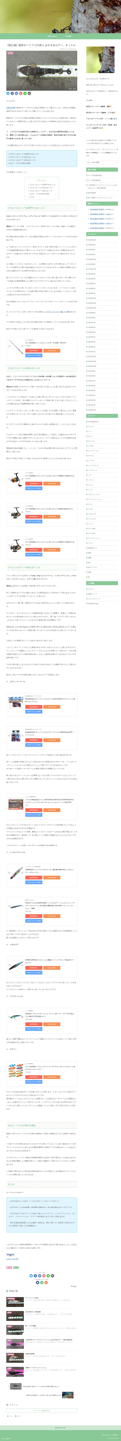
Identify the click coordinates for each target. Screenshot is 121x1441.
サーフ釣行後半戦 (94, 180)
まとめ (32, 197)
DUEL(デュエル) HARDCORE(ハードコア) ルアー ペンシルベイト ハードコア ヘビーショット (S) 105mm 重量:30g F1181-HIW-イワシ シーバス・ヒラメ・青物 (50, 905)
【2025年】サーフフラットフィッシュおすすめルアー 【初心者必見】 (102, 186)
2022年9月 (91, 313)
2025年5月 (91, 254)
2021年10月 (92, 366)
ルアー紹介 (92, 528)
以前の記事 (10, 108)
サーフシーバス (93, 451)
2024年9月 (91, 264)
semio (108, 214)
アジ (89, 431)
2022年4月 (91, 337)
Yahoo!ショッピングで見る (34, 355)
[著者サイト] (37, 1282)
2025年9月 (91, 245)
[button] (116, 162)
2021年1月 (91, 405)
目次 (39, 180)
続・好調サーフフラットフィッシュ (100, 198)
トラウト (91, 480)
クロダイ (91, 446)
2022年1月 (91, 351)
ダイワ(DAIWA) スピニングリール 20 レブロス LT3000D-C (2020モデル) (49, 476)
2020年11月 (92, 410)
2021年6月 (91, 385)
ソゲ (89, 475)
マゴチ (10, 1267)
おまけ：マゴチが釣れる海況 (39, 194)
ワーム (90, 543)
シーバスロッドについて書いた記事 (55, 312)
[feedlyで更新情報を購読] (41, 1282)
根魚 (89, 553)
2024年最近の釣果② (97, 209)
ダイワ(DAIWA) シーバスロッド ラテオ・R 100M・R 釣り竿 (45, 343)
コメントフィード (94, 599)
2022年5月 (91, 332)
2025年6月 (91, 249)
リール (90, 523)
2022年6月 (91, 327)
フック (90, 489)
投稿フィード (92, 594)
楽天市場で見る (34, 350)
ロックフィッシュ (94, 538)
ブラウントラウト (94, 494)
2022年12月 (92, 298)
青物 (89, 572)
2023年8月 (91, 274)
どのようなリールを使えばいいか (41, 187)
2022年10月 (92, 308)
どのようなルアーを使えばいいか (41, 191)
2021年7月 (91, 381)
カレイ (90, 436)
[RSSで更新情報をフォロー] (46, 1282)
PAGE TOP (61, 1428)
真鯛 (89, 557)
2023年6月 (91, 279)
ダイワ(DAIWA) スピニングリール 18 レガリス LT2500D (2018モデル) (49, 509)
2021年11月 (92, 361)
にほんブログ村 (12, 1259)
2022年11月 (92, 303)
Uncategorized (93, 421)
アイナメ (91, 426)
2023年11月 (92, 269)
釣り (89, 562)
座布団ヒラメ (92, 548)
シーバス (91, 460)
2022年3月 (91, 342)
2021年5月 (91, 390)
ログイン (91, 589)
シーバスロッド (93, 465)
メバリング (92, 519)
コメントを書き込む (41, 1410)
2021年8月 (91, 376)
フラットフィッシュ (95, 499)
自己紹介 (115, 1435)
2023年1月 (91, 293)
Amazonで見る (52, 350)
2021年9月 (91, 371)
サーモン (91, 455)
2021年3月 (91, 400)
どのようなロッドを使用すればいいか (42, 184)
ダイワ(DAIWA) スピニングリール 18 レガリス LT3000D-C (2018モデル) (49, 542)
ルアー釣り (92, 533)
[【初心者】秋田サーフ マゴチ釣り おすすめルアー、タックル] (16, 93)
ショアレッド (92, 470)
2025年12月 (92, 240)
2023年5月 (91, 283)
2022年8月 (91, 317)
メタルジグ (92, 514)
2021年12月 (92, 356)
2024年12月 (92, 259)
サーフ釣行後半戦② (95, 175)
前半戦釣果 (92, 193)
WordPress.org (93, 603)
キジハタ (91, 441)
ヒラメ (90, 485)
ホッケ (90, 504)
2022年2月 (91, 347)
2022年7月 (91, 322)
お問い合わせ (106, 1435)
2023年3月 (91, 288)
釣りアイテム (92, 567)
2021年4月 (91, 395)
